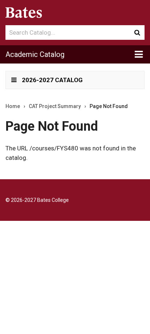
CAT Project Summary (55, 106)
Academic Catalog (34, 54)
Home (12, 106)
